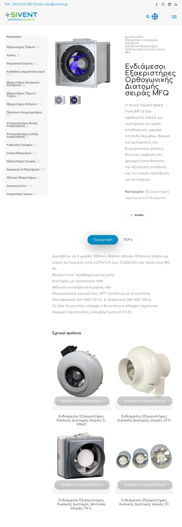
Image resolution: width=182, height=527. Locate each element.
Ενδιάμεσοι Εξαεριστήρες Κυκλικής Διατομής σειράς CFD (144, 418)
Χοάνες (11, 55)
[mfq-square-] (59, 100)
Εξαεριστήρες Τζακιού (21, 47)
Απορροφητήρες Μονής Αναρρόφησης (22, 124)
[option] (59, 100)
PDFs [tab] (128, 240)
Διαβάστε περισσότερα (82, 401)
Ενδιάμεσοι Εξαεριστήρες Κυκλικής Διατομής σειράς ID (144, 502)
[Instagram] (163, 4)
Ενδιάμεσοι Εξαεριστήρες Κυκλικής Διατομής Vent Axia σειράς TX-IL (81, 504)
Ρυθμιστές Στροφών (19, 145)
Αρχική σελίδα (134, 37)
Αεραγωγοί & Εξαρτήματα (23, 169)
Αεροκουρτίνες (16, 186)
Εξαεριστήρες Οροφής (21, 161)
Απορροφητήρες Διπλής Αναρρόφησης (22, 135)
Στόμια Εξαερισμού (19, 153)
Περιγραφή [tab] (103, 240)
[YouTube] (176, 4)
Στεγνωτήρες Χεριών (19, 194)
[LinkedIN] (169, 4)
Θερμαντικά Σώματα (20, 63)
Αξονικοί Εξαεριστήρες (21, 178)
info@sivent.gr (56, 4)
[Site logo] (21, 16)
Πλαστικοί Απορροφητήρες (24, 112)
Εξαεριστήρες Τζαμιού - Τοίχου (22, 94)
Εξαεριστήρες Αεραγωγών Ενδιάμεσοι (141, 41)
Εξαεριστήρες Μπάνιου (22, 104)
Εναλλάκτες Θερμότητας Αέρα (26, 71)
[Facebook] (156, 4)
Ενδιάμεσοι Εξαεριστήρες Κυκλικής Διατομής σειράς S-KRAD (81, 420)
